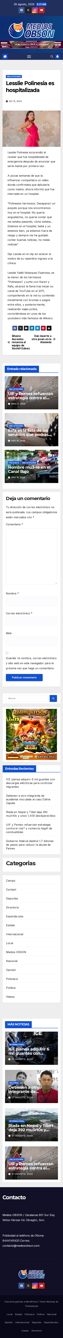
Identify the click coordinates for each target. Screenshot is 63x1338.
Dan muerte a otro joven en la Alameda (41, 339)
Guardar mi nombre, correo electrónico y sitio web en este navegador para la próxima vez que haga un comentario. (31, 663)
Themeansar (31, 1306)
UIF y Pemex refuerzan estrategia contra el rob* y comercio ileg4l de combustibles (29, 828)
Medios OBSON (16, 952)
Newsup (50, 1301)
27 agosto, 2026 (22, 1059)
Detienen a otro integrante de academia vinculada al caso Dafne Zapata (28, 799)
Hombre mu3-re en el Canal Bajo (29, 469)
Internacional (14, 934)
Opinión (11, 970)
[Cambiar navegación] (29, 56)
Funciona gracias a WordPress (21, 1301)
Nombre (12, 593)
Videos (10, 996)
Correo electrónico (19, 613)
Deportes (12, 898)
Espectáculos (14, 916)
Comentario (14, 524)
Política (11, 987)
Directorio (12, 907)
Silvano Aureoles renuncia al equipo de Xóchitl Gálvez (21, 342)
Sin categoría (14, 77)
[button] (52, 56)
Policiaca (14, 463)
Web (9, 633)
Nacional (12, 961)
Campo (10, 880)
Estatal (10, 925)
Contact (11, 889)
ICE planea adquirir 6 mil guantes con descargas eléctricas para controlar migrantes (30, 783)
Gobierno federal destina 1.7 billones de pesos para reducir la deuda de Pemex (30, 844)
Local (9, 943)
